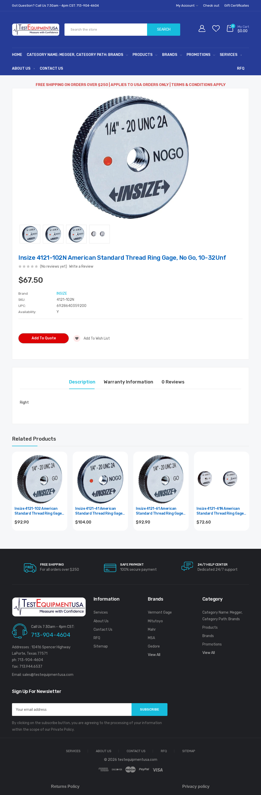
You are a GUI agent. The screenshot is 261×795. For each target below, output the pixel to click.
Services (228, 55)
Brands (169, 55)
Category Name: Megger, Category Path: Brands (75, 55)
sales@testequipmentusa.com (47, 675)
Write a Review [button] (81, 266)
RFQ (240, 68)
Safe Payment (131, 564)
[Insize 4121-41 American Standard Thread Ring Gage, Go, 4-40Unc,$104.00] (100, 479)
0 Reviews (173, 382)
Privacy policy (196, 786)
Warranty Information (128, 382)
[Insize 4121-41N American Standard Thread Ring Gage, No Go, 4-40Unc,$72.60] (222, 479)
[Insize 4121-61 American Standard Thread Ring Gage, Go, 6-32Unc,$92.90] (161, 479)
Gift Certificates (236, 5)
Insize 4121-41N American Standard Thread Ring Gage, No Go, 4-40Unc (220, 511)
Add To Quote (44, 338)
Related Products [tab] (34, 439)
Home (17, 55)
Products (142, 55)
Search (164, 29)
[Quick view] (60, 480)
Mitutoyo (155, 621)
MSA (151, 638)
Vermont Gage (160, 612)
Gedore (154, 646)
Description (82, 382)
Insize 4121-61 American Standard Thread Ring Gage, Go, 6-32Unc (160, 511)
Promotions (198, 55)
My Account (185, 5)
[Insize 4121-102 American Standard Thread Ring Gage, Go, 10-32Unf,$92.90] (40, 479)
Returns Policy (65, 786)
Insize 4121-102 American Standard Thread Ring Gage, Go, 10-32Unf (38, 511)
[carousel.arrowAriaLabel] (30, 568)
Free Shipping (52, 564)
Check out (211, 5)
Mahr (152, 629)
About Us (21, 68)
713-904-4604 (50, 634)
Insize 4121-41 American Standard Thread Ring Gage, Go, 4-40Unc (99, 511)
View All (154, 655)
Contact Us (51, 68)
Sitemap (101, 646)
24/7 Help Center (213, 564)
